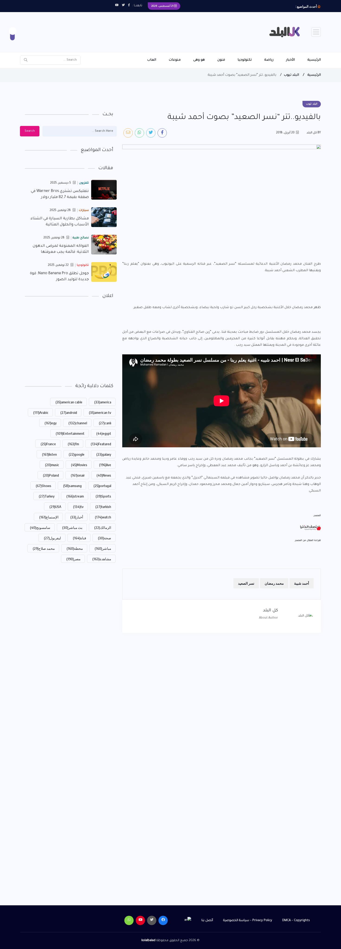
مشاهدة (101, 559)
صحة (104, 538)
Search (30, 131)
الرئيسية (314, 60)
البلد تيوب (291, 75)
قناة (79, 538)
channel (77, 423)
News (104, 475)
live (105, 465)
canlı (105, 423)
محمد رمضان (274, 583)
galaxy (103, 454)
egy (51, 423)
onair (78, 475)
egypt (103, 433)
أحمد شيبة (301, 583)
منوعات (175, 60)
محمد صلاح (44, 548)
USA (55, 506)
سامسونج (40, 527)
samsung (72, 486)
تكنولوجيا (245, 60)
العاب (151, 60)
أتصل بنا (207, 920)
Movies (79, 465)
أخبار (76, 517)
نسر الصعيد (246, 583)
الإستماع (48, 517)
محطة (75, 548)
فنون (221, 60)
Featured (101, 444)
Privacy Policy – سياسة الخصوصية (247, 920)
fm (73, 444)
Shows (43, 486)
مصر (73, 559)
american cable (68, 402)
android (68, 412)
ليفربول (52, 538)
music (52, 465)
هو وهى (199, 60)
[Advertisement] (173, 27)
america (102, 402)
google (76, 454)
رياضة (268, 60)
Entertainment (70, 433)
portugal (102, 486)
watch (103, 517)
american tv (100, 412)
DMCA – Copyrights (296, 920)
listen (49, 454)
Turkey (47, 496)
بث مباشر (72, 527)
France (48, 444)
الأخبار (290, 60)
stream (75, 496)
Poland (51, 475)
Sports (103, 496)
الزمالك (102, 527)
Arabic (40, 412)
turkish (103, 506)
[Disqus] (221, 697)
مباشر (103, 548)
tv (78, 506)
